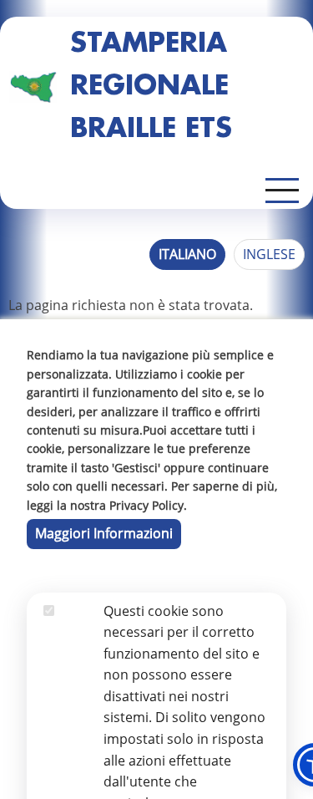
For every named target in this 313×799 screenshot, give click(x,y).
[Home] (33, 87)
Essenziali (73, 632)
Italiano (187, 254)
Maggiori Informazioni (104, 533)
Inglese (269, 254)
